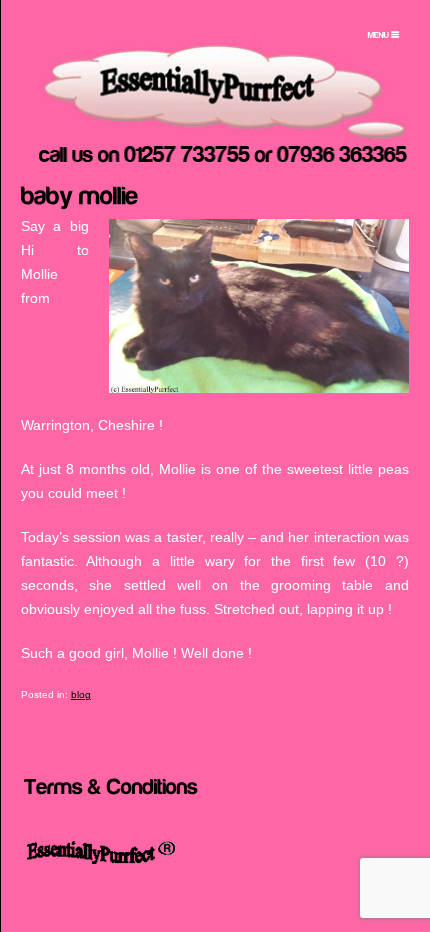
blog (81, 694)
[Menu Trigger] (384, 35)
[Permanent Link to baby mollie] (80, 194)
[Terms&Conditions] (111, 784)
